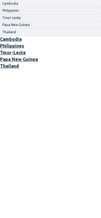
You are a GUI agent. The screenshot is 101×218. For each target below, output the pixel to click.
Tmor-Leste (13, 52)
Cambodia (11, 39)
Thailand (9, 65)
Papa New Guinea (19, 59)
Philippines (12, 45)
